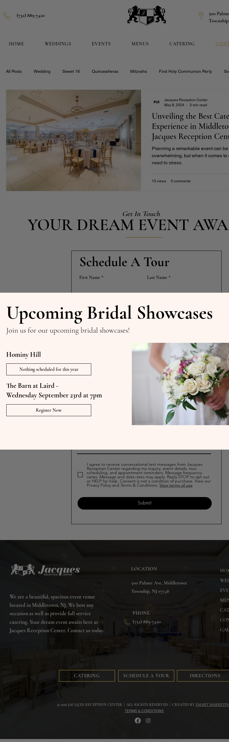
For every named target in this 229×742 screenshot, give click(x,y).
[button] (48, 369)
